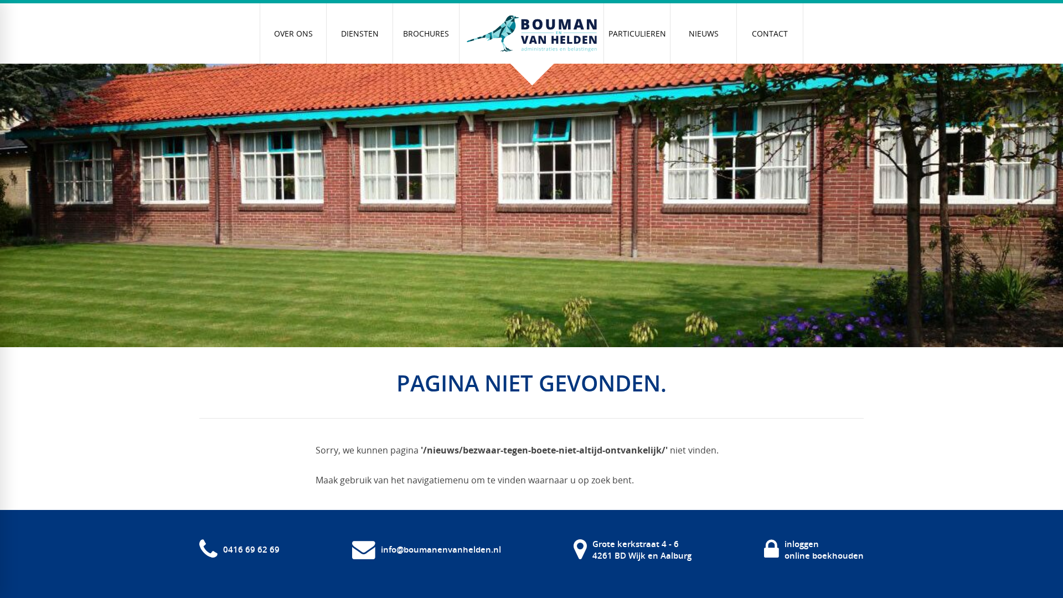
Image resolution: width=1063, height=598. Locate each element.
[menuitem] (293, 33)
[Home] (531, 34)
